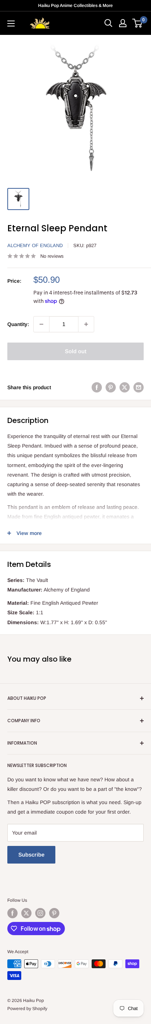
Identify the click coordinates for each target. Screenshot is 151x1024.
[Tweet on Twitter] (124, 387)
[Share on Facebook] (97, 387)
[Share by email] (138, 387)
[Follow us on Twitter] (26, 913)
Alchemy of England (35, 245)
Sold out (75, 351)
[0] (137, 23)
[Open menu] (11, 23)
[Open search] (108, 23)
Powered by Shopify (27, 1008)
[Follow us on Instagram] (40, 913)
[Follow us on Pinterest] (54, 913)
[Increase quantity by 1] (86, 324)
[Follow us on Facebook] (12, 913)
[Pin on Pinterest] (111, 387)
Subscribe (31, 854)
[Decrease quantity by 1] (41, 324)
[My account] (122, 23)
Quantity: (18, 324)
